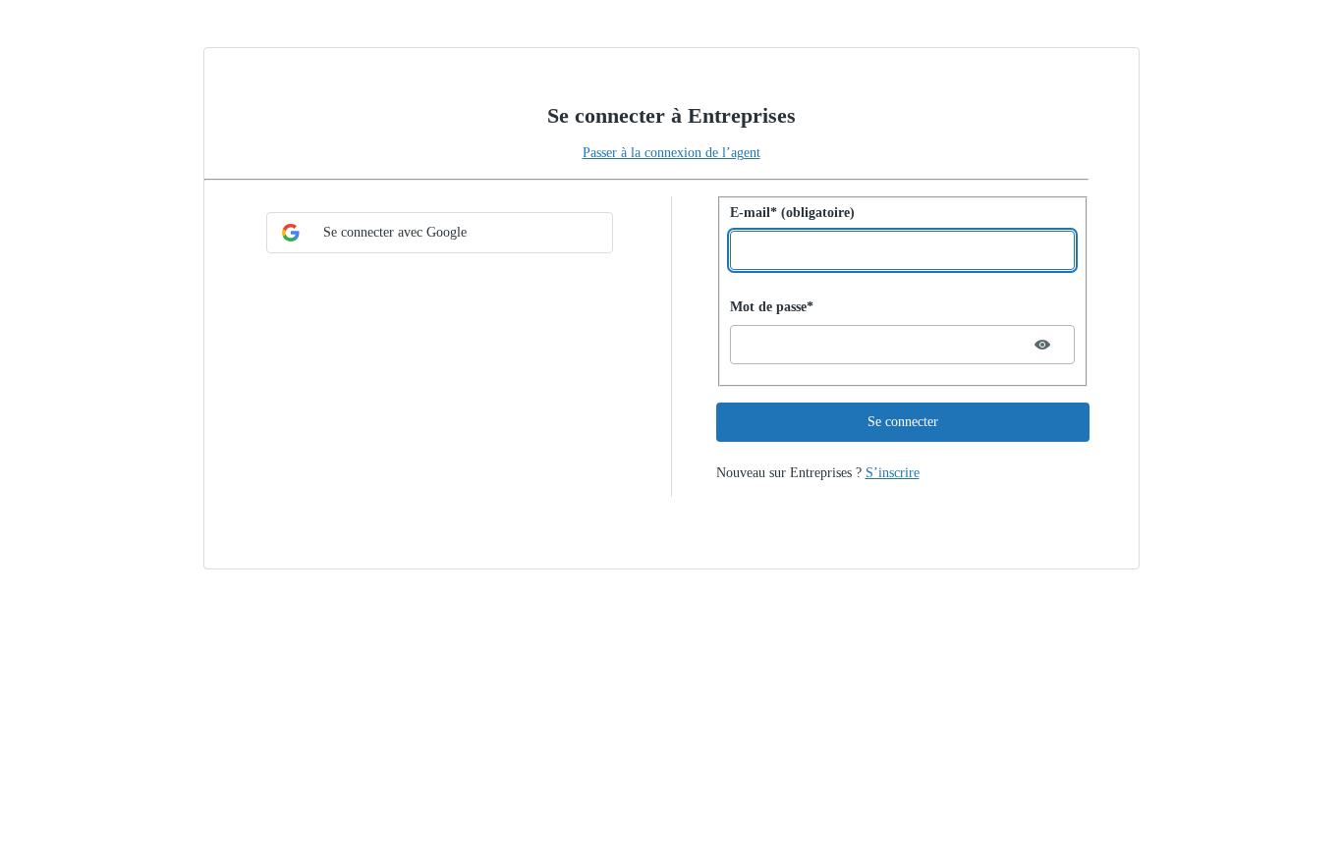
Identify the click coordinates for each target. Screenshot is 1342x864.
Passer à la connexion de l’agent (671, 152)
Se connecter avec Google (395, 232)
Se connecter (902, 421)
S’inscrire (893, 472)
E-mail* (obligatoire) (792, 212)
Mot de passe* (771, 306)
